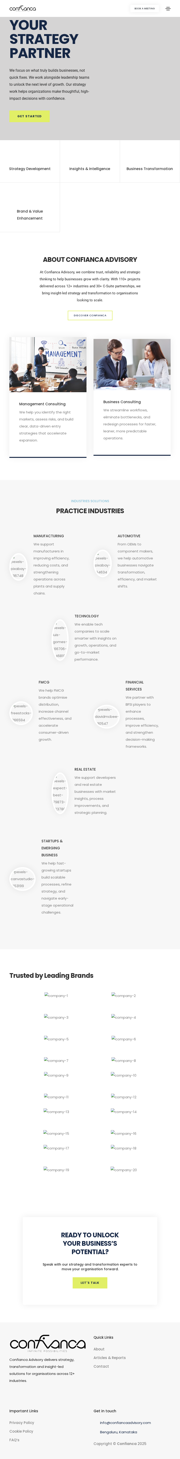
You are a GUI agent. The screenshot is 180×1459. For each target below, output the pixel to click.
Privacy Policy (21, 1422)
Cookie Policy (21, 1431)
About (99, 1349)
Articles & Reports (110, 1357)
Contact (101, 1366)
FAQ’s (14, 1440)
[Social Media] (10, 1395)
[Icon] (48, 368)
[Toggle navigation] (168, 8)
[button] (144, 8)
